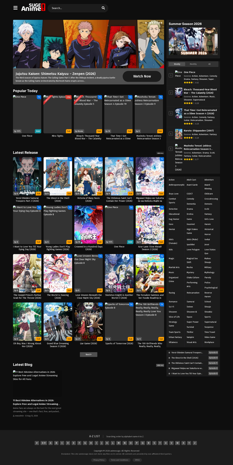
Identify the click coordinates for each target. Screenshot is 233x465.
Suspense (209, 327)
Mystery (190, 272)
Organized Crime (173, 279)
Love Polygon (193, 249)
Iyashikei (191, 244)
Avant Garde (192, 185)
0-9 (43, 443)
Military (207, 267)
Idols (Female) (173, 241)
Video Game (209, 337)
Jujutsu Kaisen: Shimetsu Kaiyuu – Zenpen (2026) (56, 74)
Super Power (193, 322)
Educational (174, 214)
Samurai (190, 301)
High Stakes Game (192, 231)
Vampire (190, 337)
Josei (206, 244)
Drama (187, 79)
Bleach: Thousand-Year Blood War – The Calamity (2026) (200, 91)
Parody (207, 277)
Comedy (213, 76)
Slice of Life (174, 317)
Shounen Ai (192, 312)
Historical (209, 229)
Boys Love (173, 194)
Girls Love (209, 219)
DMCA (137, 460)
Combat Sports (172, 201)
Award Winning (208, 187)
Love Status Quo (210, 251)
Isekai (186, 120)
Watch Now (142, 76)
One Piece (189, 72)
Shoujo (207, 307)
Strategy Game (173, 324)
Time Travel (209, 332)
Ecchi (212, 153)
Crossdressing (211, 199)
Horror (207, 234)
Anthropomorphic (177, 185)
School (207, 301)
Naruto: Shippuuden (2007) (199, 130)
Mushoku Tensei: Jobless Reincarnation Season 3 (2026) (197, 147)
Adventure (203, 76)
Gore (171, 224)
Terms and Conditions (119, 460)
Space (189, 317)
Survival (190, 327)
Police (207, 282)
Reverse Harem (208, 295)
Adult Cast (191, 180)
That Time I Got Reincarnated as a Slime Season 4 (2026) (200, 112)
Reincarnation (196, 120)
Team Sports (175, 332)
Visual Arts (192, 342)
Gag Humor (174, 219)
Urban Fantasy (175, 337)
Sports (207, 317)
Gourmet (191, 224)
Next (88, 354)
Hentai (172, 229)
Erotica (190, 214)
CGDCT (190, 194)
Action (195, 76)
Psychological (211, 287)
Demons (208, 204)
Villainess (173, 342)
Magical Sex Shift (192, 260)
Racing (172, 293)
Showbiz (208, 312)
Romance (173, 301)
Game (189, 219)
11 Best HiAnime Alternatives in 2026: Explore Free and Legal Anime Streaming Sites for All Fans (35, 404)
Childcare (208, 194)
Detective (173, 209)
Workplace (209, 342)
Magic (171, 258)
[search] (103, 8)
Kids (171, 249)
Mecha (190, 267)
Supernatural (199, 100)
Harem (207, 224)
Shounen (203, 79)
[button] (146, 23)
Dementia (191, 204)
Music (212, 96)
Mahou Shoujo (207, 260)
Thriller (190, 332)
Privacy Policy (99, 460)
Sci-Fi (171, 307)
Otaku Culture (193, 277)
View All (160, 153)
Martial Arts (174, 267)
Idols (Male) (192, 239)
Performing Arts (192, 284)
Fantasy (194, 79)
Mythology (209, 272)
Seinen (190, 307)
